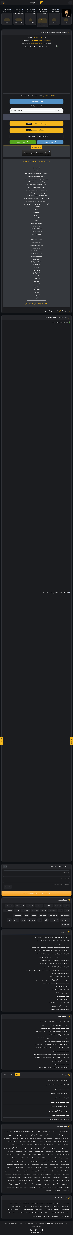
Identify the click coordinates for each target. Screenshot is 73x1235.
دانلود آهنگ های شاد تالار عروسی (60, 1009)
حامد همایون (19, 1145)
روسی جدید (25, 911)
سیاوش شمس (65, 1158)
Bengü (56, 1203)
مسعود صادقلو (16, 1177)
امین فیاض (57, 1142)
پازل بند (67, 1187)
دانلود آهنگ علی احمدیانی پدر (61, 1051)
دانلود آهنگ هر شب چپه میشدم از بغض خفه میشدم (55, 1028)
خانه (54, 96)
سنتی (26, 915)
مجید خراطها (8, 1171)
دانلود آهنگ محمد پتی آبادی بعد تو (59, 973)
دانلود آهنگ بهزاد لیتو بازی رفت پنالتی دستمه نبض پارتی (54, 964)
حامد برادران (37, 1145)
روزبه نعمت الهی (39, 1151)
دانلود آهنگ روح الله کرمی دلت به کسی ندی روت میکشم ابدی (52, 1032)
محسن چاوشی (37, 1174)
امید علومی (66, 1138)
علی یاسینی (29, 1168)
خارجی (17, 911)
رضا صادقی (15, 1148)
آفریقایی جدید (8, 911)
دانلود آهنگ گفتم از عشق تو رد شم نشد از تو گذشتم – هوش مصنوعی (50, 947)
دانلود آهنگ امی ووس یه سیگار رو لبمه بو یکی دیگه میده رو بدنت (51, 1054)
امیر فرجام (32, 1138)
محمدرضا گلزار (46, 1177)
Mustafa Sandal (55, 1213)
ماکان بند (25, 1171)
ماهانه (11, 1075)
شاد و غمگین (17, 915)
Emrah (40, 1206)
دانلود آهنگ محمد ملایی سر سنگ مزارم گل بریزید (56, 983)
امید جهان (11, 1135)
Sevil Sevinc (35, 1213)
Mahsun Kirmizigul (29, 1210)
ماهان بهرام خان (35, 1171)
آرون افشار (45, 1132)
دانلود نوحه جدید (46, 40)
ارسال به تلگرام (49, 142)
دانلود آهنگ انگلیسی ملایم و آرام (60, 1006)
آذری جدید (30, 906)
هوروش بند (9, 1184)
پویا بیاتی (59, 1187)
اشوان (41, 1135)
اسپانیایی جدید (65, 915)
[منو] (70, 2)
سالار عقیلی (19, 1151)
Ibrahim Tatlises (16, 1206)
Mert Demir (18, 1210)
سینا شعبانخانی (25, 1158)
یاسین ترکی (66, 1190)
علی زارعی (26, 1164)
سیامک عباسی (9, 1155)
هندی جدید (43, 915)
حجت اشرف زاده (65, 1148)
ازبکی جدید (35, 911)
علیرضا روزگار (43, 1164)
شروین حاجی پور (35, 1161)
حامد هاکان (29, 1145)
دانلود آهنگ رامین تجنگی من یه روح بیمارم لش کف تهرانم (53, 1067)
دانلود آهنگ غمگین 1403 (62, 996)
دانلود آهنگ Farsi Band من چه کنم (59, 977)
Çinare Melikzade (24, 1203)
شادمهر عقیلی (65, 1161)
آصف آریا (38, 1132)
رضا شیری (23, 1148)
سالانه (5, 1075)
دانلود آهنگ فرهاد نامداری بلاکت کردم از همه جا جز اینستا (53, 1038)
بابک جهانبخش (31, 1142)
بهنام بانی (66, 1145)
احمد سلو (57, 1135)
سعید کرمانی (50, 1155)
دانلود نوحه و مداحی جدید (51, 311)
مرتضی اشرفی (36, 1177)
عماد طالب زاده (65, 1171)
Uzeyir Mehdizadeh (53, 1216)
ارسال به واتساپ (21, 142)
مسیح (8, 1177)
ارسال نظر (7, 887)
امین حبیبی (16, 1138)
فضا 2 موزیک (34, 2)
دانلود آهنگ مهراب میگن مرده (61, 1089)
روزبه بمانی (49, 1151)
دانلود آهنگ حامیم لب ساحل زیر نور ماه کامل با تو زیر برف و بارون (51, 951)
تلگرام (41, 1232)
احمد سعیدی (65, 1135)
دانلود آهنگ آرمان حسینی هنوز (60, 1115)
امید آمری (19, 1135)
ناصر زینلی (48, 1184)
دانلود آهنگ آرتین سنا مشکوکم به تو (59, 1120)
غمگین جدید (54, 920)
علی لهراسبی (46, 1168)
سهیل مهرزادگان (20, 1155)
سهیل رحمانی (31, 1155)
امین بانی (24, 1138)
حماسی (16, 920)
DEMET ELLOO (65, 1206)
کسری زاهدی (41, 1187)
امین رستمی (65, 1142)
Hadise (24, 1206)
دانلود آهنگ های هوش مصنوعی (60, 990)
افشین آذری (34, 1135)
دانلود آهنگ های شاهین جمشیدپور (35, 136)
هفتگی (17, 1075)
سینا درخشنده (44, 1158)
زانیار (25, 1151)
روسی (23, 920)
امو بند (26, 1135)
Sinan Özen (12, 1213)
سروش (58, 1155)
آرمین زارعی (54, 1132)
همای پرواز (18, 1184)
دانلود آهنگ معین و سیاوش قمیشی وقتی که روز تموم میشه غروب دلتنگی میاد (47, 970)
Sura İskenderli (65, 1216)
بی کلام (44, 911)
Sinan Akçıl (21, 1213)
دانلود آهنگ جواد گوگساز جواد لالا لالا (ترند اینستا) (55, 960)
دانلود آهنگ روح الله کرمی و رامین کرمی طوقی (56, 1041)
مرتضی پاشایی (27, 1177)
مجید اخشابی (17, 1171)
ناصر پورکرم (39, 1184)
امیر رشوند (57, 1138)
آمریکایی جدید (20, 906)
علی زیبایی (9, 1164)
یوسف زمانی (48, 1191)
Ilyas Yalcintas (65, 1210)
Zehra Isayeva (41, 1216)
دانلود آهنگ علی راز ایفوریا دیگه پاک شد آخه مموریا (55, 1025)
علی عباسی (66, 1168)
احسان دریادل (16, 1132)
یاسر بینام (19, 1187)
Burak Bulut (40, 1203)
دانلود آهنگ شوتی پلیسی (62, 1000)
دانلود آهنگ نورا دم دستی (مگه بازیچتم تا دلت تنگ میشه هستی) (51, 1058)
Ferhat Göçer (32, 1206)
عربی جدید (39, 906)
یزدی (40, 920)
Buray (33, 1203)
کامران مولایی (51, 1187)
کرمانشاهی (48, 906)
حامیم (12, 1145)
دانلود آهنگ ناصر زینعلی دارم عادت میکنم (57, 1085)
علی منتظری (37, 1168)
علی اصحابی (35, 1164)
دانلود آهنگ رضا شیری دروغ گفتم (60, 1094)
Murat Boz (10, 1210)
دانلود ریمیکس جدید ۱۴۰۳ (62, 986)
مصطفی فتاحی (65, 1181)
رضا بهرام (10, 1151)
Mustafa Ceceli (65, 1213)
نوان (33, 1184)
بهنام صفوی (57, 1145)
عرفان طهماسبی (54, 1164)
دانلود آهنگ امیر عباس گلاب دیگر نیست (58, 1080)
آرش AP (61, 1132)
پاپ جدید (66, 906)
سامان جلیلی (65, 1155)
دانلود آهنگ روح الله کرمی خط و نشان (59, 1035)
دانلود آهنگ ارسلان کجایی (62, 1098)
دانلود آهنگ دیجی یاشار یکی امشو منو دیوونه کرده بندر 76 (53, 954)
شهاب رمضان (25, 1161)
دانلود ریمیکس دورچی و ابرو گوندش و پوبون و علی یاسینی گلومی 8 (51, 938)
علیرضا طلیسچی (19, 1168)
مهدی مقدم (27, 1181)
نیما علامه (26, 1184)
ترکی (46, 920)
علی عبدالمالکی (57, 1168)
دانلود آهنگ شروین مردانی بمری (60, 1061)
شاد (60, 911)
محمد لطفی (66, 1177)
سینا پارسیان (14, 1158)
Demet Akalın (13, 1203)
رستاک (30, 1148)
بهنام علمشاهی (47, 1145)
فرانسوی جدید (65, 920)
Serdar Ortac (44, 1213)
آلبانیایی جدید (53, 915)
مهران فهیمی (65, 1184)
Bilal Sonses (49, 1203)
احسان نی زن (7, 1132)
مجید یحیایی (57, 1174)
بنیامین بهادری (12, 1142)
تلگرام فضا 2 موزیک (35, 102)
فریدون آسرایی (55, 1171)
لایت (9, 920)
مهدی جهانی (36, 1181)
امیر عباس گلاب (48, 1138)
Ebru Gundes (55, 1206)
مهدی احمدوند (46, 1181)
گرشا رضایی (32, 1187)
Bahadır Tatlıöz (65, 1203)
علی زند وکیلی (18, 1164)
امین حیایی (7, 1138)
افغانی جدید (9, 906)
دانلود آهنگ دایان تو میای (62, 944)
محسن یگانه (27, 1174)
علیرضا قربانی (9, 1168)
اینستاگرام (36, 1232)
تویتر (31, 1232)
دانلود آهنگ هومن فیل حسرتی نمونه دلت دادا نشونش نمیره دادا (51, 1045)
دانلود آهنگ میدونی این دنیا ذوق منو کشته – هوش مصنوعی (52, 941)
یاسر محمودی (10, 1187)
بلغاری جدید (32, 920)
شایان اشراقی (46, 1161)
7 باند (67, 1132)
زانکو (30, 1151)
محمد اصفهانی (17, 1174)
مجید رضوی (66, 1174)
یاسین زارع (57, 1190)
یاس (25, 1187)
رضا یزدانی (57, 1151)
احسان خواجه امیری (28, 1132)
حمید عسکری (46, 1148)
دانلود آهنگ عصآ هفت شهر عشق (60, 1107)
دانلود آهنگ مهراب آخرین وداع (61, 1064)
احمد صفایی (49, 1135)
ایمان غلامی (48, 1142)
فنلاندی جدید (65, 925)
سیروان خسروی (54, 1158)
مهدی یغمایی (10, 1181)
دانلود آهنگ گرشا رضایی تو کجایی (60, 1102)
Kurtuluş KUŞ (39, 1210)
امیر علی (39, 1138)
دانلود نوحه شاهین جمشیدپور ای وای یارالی (54, 32)
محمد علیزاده (7, 1174)
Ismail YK (48, 1210)
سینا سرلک (35, 1158)
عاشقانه (34, 915)
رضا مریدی (7, 1148)
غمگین (67, 911)
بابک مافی (22, 1142)
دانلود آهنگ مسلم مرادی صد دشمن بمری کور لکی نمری (54, 957)
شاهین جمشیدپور (47, 96)
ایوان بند (40, 1142)
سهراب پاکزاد (40, 1155)
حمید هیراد (37, 1148)
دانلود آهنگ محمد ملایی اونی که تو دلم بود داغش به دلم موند (52, 980)
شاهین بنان (55, 1161)
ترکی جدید (58, 906)
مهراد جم (19, 1181)
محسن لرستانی (47, 1174)
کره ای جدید (52, 911)
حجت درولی (55, 1148)
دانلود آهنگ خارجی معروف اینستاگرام (59, 1003)
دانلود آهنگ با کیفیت (36, 124)
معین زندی (55, 1181)
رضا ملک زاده (65, 1151)
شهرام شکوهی (65, 1164)
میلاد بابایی (56, 1184)
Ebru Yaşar (47, 1206)
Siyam (34, 1216)
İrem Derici (56, 1210)
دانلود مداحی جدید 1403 (62, 993)
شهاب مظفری (15, 1161)
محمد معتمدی (56, 1177)
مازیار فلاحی (45, 1171)
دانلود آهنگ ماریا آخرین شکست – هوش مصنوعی (55, 967)
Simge (28, 1213)
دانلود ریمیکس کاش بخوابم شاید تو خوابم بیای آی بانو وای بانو (52, 1048)
